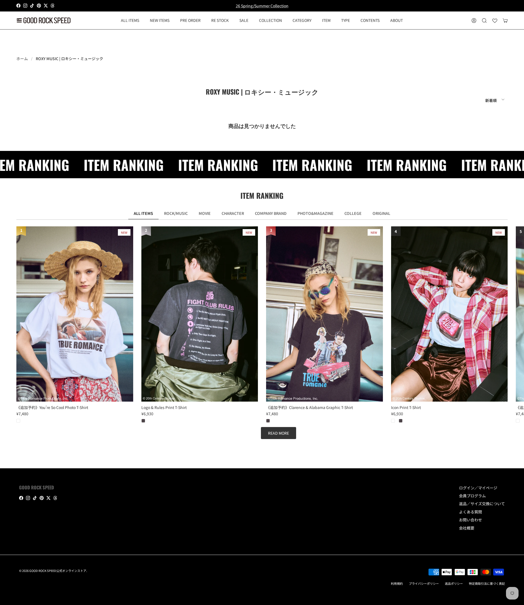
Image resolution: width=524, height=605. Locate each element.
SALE (243, 20)
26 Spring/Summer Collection (262, 5)
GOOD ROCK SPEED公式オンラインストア (57, 570)
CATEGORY (302, 20)
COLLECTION (270, 20)
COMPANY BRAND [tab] (271, 213)
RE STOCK (220, 20)
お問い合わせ (470, 519)
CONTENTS (370, 20)
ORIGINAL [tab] (381, 213)
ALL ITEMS (130, 20)
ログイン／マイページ (478, 487)
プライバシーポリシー (424, 583)
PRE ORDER (190, 20)
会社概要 (466, 528)
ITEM (326, 20)
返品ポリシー (454, 583)
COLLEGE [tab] (353, 213)
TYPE (345, 20)
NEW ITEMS (159, 20)
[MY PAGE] (474, 20)
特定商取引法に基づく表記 (487, 583)
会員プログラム (472, 495)
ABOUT (396, 20)
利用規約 (397, 583)
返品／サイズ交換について (482, 503)
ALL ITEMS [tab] (143, 213)
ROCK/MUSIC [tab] (176, 213)
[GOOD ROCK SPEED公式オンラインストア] (43, 20)
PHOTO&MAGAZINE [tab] (315, 213)
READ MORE (278, 433)
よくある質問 (470, 512)
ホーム (22, 58)
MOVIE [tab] (205, 213)
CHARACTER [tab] (233, 213)
